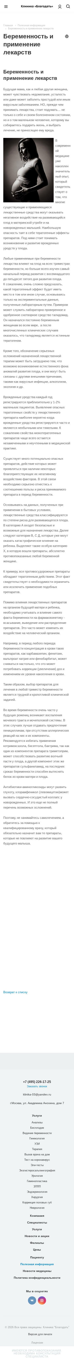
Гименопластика (37, 1181)
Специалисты (37, 1222)
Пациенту (37, 1257)
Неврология (37, 1207)
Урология (37, 1175)
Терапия (37, 1149)
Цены (37, 1249)
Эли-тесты (37, 1165)
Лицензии (37, 1342)
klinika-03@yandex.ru (37, 1094)
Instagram (42, 1300)
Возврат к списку (15, 992)
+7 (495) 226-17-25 (37, 1082)
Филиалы (37, 1242)
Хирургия (37, 1197)
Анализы (37, 1122)
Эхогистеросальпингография (37, 1170)
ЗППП (37, 1186)
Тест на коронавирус (37, 1159)
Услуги (37, 1115)
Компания (37, 1215)
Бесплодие (37, 1127)
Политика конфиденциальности (37, 1277)
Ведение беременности (37, 1133)
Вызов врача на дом (37, 1154)
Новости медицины (37, 1271)
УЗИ (37, 1143)
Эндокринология (37, 1191)
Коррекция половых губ (37, 1202)
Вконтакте (32, 1300)
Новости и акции (37, 1236)
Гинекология (37, 1138)
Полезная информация (37, 1264)
